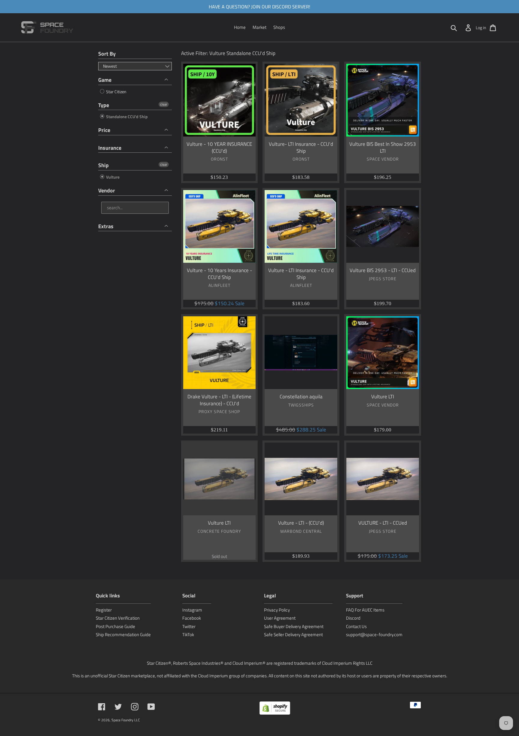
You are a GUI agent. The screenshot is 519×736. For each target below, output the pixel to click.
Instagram (192, 609)
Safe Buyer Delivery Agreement (293, 626)
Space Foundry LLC (125, 720)
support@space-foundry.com (374, 634)
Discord (353, 618)
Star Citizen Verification (118, 618)
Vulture (112, 177)
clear (163, 104)
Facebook (191, 618)
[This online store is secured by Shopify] (275, 709)
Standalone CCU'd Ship (126, 116)
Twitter (189, 626)
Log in (481, 27)
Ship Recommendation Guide (123, 634)
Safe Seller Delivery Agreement (293, 634)
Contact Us (356, 626)
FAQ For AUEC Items (365, 609)
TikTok (188, 634)
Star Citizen (115, 91)
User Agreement (280, 618)
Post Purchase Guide (115, 626)
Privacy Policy (277, 609)
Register (104, 609)
